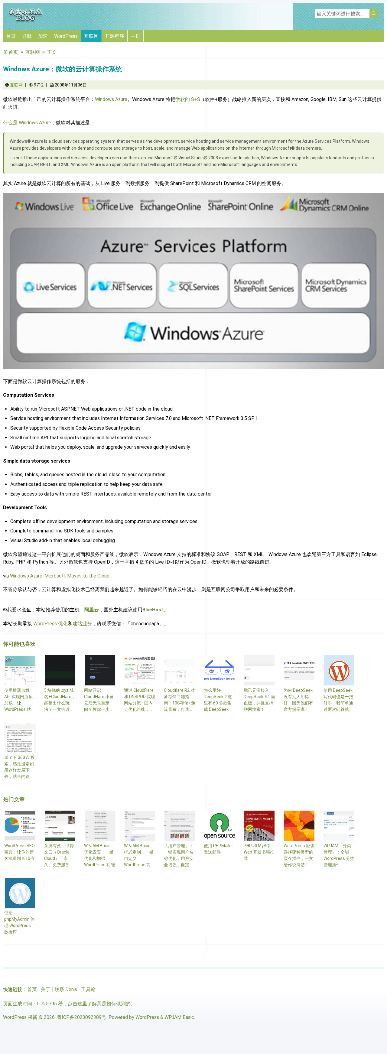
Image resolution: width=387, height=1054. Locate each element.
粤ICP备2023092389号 (81, 1017)
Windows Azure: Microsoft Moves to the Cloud (59, 576)
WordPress (66, 36)
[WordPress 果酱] (26, 21)
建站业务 (82, 623)
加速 (43, 36)
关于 (45, 989)
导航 (27, 36)
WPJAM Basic (179, 1017)
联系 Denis (65, 989)
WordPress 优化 (50, 623)
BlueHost (152, 610)
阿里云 (91, 610)
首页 (11, 36)
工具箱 (88, 989)
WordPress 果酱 (20, 1017)
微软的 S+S (187, 99)
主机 (135, 36)
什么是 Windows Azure (27, 122)
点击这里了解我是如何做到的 (99, 1004)
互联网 (91, 36)
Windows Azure (111, 99)
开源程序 (114, 36)
